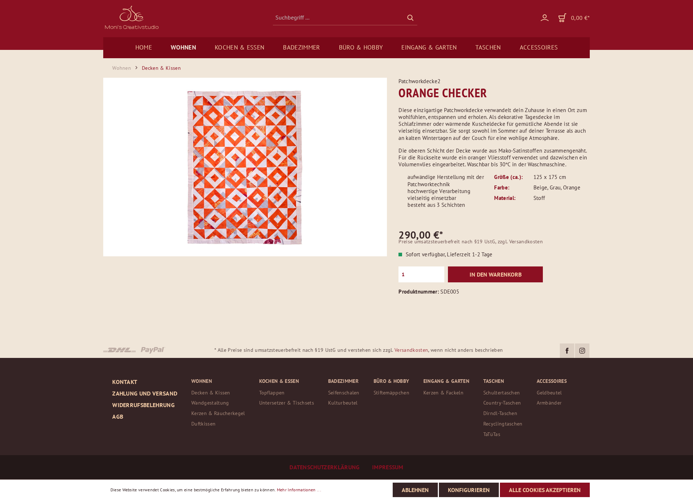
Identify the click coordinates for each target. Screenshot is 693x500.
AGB (117, 416)
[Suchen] (410, 17)
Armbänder (549, 402)
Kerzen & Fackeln (443, 392)
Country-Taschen (502, 402)
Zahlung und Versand (144, 393)
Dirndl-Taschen (500, 413)
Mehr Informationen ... (299, 489)
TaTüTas (491, 434)
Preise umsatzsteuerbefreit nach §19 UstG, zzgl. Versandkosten (470, 241)
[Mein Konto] (540, 17)
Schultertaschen (501, 392)
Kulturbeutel (343, 402)
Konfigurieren (469, 489)
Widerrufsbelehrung (143, 405)
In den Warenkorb (496, 274)
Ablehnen (415, 489)
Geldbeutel (549, 392)
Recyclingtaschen (503, 423)
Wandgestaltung (210, 402)
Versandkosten (411, 350)
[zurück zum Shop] (131, 17)
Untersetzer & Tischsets (286, 402)
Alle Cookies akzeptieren (545, 489)
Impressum (388, 467)
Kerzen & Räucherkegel (218, 413)
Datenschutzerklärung (325, 467)
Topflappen (272, 392)
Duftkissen (203, 423)
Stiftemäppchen (391, 392)
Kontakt (124, 381)
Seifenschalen (343, 392)
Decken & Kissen (210, 392)
